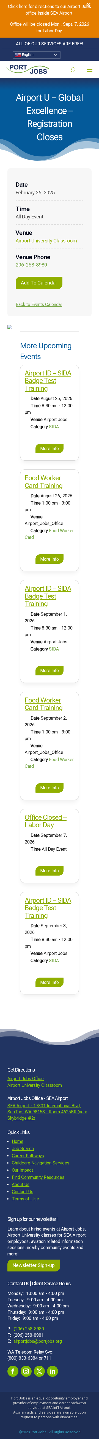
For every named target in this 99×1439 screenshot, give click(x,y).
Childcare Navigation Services (40, 1163)
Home (17, 1141)
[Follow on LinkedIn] (52, 1371)
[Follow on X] (39, 1371)
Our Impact (22, 1170)
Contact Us (22, 1191)
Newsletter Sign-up (34, 1265)
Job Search (23, 1148)
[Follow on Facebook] (12, 1371)
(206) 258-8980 (29, 1328)
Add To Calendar (39, 283)
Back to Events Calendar (39, 304)
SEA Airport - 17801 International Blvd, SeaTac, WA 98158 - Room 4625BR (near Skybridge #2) (47, 1112)
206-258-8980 (31, 265)
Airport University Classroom (46, 241)
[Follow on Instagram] (26, 1371)
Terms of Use (25, 1199)
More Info (49, 448)
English (27, 55)
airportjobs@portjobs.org (37, 1341)
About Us (20, 1184)
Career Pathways (28, 1155)
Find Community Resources (38, 1177)
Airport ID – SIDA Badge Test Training (48, 380)
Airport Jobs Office (25, 1078)
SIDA (54, 426)
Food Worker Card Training (43, 482)
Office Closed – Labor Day (46, 821)
